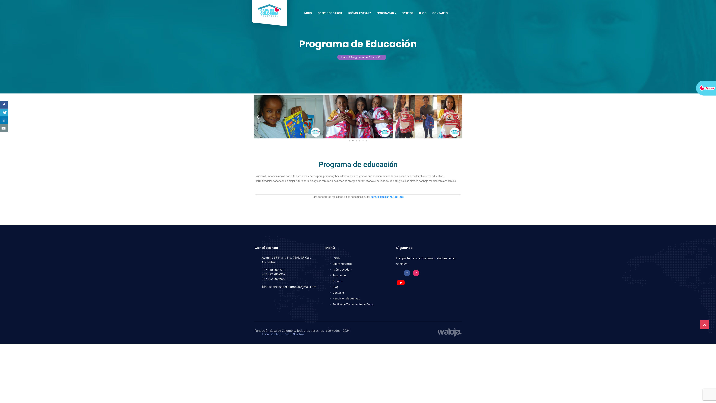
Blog (423, 13)
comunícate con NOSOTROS (387, 196)
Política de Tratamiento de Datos (353, 304)
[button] (257, 117)
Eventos (408, 13)
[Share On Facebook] (4, 105)
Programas (385, 13)
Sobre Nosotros (330, 13)
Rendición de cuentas (346, 298)
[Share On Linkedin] (4, 120)
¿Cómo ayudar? (359, 13)
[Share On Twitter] (4, 112)
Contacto (440, 13)
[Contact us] (4, 128)
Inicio (308, 13)
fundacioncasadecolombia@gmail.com (289, 287)
